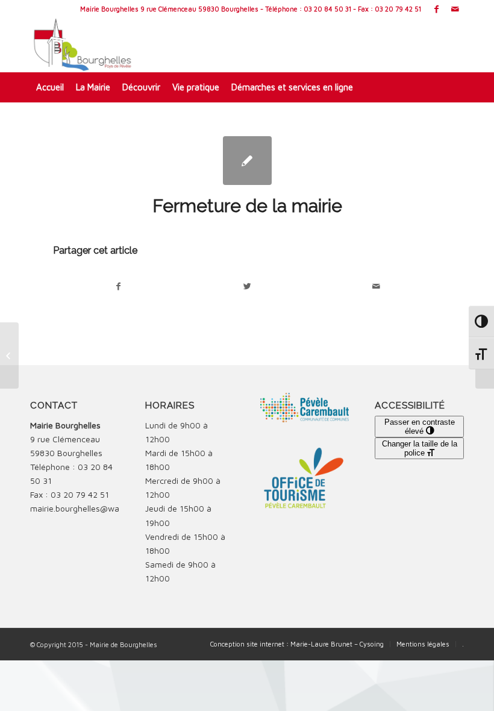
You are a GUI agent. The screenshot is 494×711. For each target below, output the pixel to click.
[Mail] (455, 9)
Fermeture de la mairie (247, 205)
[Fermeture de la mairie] (247, 160)
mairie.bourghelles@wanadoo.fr (90, 508)
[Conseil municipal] (9, 355)
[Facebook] (436, 9)
